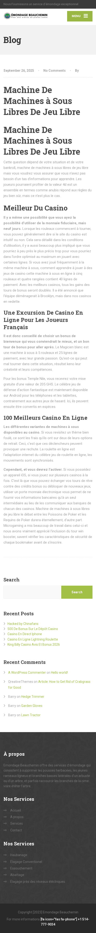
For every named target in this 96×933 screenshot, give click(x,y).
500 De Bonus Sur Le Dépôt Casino (32, 629)
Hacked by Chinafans (22, 624)
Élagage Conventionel (26, 862)
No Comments (54, 70)
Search (11, 580)
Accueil (15, 810)
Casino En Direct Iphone (24, 634)
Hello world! (59, 672)
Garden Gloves (31, 706)
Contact (16, 830)
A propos (17, 817)
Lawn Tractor (31, 715)
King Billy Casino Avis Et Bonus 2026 (33, 644)
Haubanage (18, 855)
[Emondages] (25, 17)
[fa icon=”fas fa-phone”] (59, 919)
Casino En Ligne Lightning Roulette (32, 639)
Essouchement (21, 868)
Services (16, 823)
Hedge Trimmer (32, 696)
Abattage (17, 875)
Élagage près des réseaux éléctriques (37, 881)
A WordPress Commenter (27, 672)
